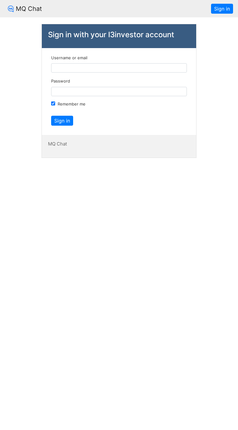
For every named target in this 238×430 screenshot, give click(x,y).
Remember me (72, 103)
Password (60, 80)
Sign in (222, 9)
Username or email (69, 57)
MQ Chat (29, 8)
